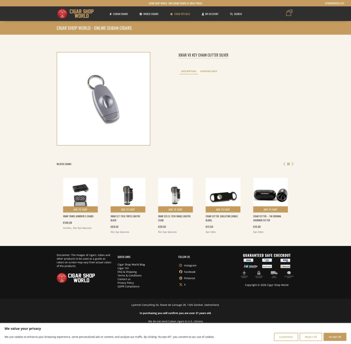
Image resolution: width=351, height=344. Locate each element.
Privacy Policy (126, 282)
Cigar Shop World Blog (131, 264)
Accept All (335, 337)
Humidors (67, 227)
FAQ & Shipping (127, 272)
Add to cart (80, 209)
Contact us (124, 279)
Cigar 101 (123, 268)
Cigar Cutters (211, 231)
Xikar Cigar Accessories (82, 227)
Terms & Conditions (130, 275)
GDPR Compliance (128, 286)
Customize (286, 337)
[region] (175, 333)
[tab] (188, 71)
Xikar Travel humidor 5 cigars (78, 216)
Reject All (311, 337)
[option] (80, 203)
